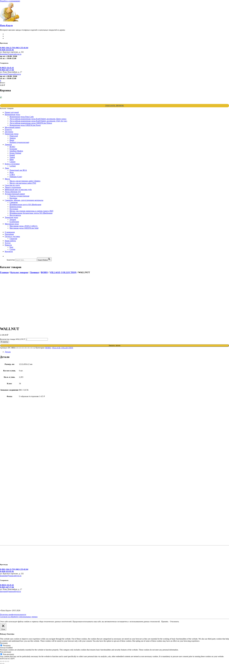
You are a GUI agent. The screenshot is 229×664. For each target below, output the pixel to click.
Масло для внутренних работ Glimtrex (25, 181)
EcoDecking (14, 222)
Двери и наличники (13, 187)
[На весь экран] (3, 661)
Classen (12, 162)
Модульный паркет (12, 127)
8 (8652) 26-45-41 (7, 68)
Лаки (7, 168)
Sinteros (13, 138)
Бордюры (13, 198)
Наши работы (10, 241)
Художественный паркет (15, 194)
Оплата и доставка (12, 236)
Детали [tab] (8, 352)
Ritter (12, 159)
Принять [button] (164, 622)
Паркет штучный (12, 112)
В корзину (4, 342)
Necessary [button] (4, 643)
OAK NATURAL (13, 489)
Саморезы (14, 202)
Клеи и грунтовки (12, 164)
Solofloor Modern (16, 151)
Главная (4, 272)
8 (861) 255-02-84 (21, 48)
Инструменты (15, 215)
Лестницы (9, 132)
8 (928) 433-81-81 (7, 50)
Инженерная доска (12, 114)
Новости (8, 245)
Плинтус (8, 129)
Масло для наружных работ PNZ (23, 183)
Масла (7, 179)
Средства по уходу (12, 185)
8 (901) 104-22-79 (7, 48)
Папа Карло (6, 25)
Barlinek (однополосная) (19, 142)
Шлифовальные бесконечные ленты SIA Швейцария (31, 213)
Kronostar (13, 149)
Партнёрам (9, 234)
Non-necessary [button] (5, 652)
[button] (8, 256)
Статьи (12, 249)
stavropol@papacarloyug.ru (10, 74)
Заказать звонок (114, 106)
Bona (12, 172)
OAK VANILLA (13, 534)
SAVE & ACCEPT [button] (7, 659)
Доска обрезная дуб (13, 192)
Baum (12, 140)
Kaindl (12, 155)
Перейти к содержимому (10, 1)
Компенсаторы (16, 207)
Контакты (9, 251)
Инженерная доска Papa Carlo (22, 117)
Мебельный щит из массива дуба (18, 190)
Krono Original (15, 153)
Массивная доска (12, 224)
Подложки (14, 209)
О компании (10, 232)
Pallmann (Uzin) (16, 177)
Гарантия (13, 239)
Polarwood (14, 136)
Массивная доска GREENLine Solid (24, 228)
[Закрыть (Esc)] (8, 661)
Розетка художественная (19, 196)
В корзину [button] (14, 440)
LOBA (12, 175)
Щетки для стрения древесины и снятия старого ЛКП (31, 211)
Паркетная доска (11, 134)
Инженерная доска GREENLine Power (25, 125)
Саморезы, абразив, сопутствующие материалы (24, 200)
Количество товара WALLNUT (12, 339)
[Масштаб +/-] (1, 661)
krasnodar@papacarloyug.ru (10, 54)
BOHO (12, 147)
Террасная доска (11, 217)
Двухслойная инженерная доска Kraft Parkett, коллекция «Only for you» (38, 121)
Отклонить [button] (174, 622)
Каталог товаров (19, 272)
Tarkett (12, 157)
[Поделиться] (6, 661)
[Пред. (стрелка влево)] (1, 663)
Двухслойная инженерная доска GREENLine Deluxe (31, 123)
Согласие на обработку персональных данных (19, 617)
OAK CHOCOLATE (15, 444)
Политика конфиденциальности (13, 615)
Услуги (7, 243)
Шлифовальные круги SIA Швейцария (25, 205)
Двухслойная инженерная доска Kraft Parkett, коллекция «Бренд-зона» (38, 119)
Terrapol (13, 220)
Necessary (7, 645)
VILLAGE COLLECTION (63, 272)
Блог (11, 247)
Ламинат (8, 144)
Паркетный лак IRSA (18, 170)
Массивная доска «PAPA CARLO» (24, 226)
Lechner (13, 166)
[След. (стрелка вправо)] (3, 663)
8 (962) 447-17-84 (7, 70)
